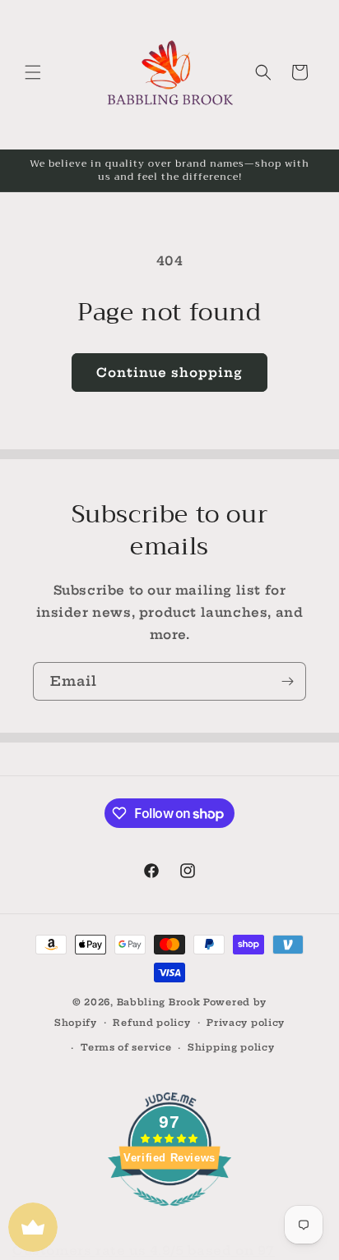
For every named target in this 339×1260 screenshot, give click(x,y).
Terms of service (126, 1047)
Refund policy (151, 1022)
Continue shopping (169, 372)
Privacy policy (246, 1022)
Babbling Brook (159, 1002)
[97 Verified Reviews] (169, 1214)
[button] (33, 72)
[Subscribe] (287, 681)
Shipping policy (231, 1047)
